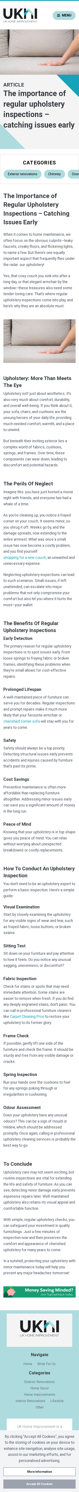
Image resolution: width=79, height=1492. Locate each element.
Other (40, 1407)
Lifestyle (57, 1401)
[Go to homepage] (20, 15)
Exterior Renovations (39, 1382)
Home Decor (39, 1388)
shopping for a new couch (24, 557)
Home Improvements (39, 1395)
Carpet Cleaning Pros (27, 1016)
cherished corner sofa (21, 721)
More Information (39, 1471)
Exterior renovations (22, 174)
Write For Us (46, 1364)
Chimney (54, 174)
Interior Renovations (30, 1401)
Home (27, 1364)
